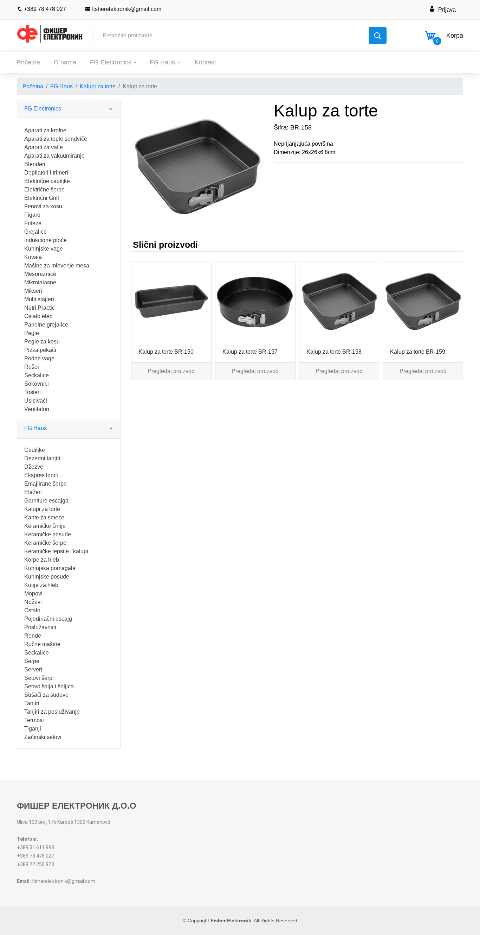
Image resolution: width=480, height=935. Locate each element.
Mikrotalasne (40, 282)
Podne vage (39, 358)
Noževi (33, 602)
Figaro (32, 215)
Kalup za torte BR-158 (334, 352)
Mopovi (33, 593)
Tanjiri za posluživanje (52, 712)
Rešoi (31, 367)
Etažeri (33, 492)
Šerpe (31, 661)
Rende (32, 636)
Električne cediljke (47, 181)
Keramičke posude (47, 534)
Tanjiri (31, 703)
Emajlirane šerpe (45, 484)
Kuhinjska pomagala (50, 568)
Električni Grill (41, 198)
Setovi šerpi (39, 678)
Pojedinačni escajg (48, 619)
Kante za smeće (44, 517)
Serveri (33, 669)
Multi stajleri (39, 299)
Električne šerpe (44, 189)
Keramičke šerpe (45, 543)
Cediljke (34, 450)
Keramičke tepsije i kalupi (56, 551)
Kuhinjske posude (46, 577)
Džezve (33, 467)
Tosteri (32, 392)
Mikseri (33, 291)
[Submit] (378, 35)
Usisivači (35, 401)
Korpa (454, 35)
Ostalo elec (38, 316)
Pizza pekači (40, 350)
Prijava (447, 10)
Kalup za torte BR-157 (250, 352)
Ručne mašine (42, 644)
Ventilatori (36, 409)
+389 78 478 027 (44, 9)
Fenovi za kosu (43, 206)
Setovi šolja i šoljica (49, 686)
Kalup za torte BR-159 (417, 352)
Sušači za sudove (46, 695)
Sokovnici (36, 384)
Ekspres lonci (41, 475)
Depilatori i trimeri (46, 173)
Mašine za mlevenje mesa (56, 266)
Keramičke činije (45, 526)
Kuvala (33, 257)
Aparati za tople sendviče (55, 139)
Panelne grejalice (46, 325)
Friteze (32, 223)
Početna (28, 62)
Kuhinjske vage (43, 249)
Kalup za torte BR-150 (166, 352)
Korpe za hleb (41, 560)
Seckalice (36, 375)
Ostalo (32, 610)
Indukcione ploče (45, 240)
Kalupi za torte (98, 86)
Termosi (34, 720)
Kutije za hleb (41, 585)
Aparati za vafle (43, 147)
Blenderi (34, 164)
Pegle (31, 333)
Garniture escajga (46, 501)
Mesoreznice (40, 274)
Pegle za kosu (42, 342)
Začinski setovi (42, 737)
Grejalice (35, 232)
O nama (65, 62)
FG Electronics (110, 62)
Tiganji (32, 729)
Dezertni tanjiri (42, 458)
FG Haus (162, 62)
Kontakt (205, 62)
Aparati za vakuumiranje (54, 156)
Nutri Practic (39, 308)
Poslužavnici (40, 627)
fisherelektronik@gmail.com (126, 9)
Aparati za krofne (45, 130)
